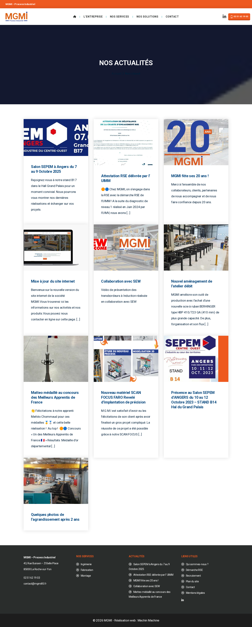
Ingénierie (86, 564)
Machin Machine (148, 620)
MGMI (108, 620)
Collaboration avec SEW (146, 586)
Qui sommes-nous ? (197, 564)
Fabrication (87, 569)
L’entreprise (93, 16)
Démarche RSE (194, 569)
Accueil (116, 73)
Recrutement (193, 575)
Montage (86, 575)
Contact (172, 16)
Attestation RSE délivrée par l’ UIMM (153, 574)
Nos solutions (147, 16)
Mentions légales (195, 592)
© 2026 (98, 620)
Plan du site (192, 581)
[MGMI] (16, 16)
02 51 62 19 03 (240, 16)
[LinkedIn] (224, 17)
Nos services (119, 16)
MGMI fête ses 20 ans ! (145, 580)
